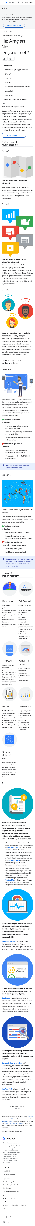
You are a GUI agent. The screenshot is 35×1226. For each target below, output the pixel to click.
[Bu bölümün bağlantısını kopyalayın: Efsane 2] (11, 204)
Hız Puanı (6, 706)
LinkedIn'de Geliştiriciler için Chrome (14, 1205)
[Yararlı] (18, 35)
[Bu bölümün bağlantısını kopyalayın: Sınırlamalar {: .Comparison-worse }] (29, 545)
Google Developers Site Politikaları (14, 1123)
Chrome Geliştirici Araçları (6, 755)
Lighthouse (12, 465)
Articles (5, 8)
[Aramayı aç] (18, 2)
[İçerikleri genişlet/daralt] (14, 66)
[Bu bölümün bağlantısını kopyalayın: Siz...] (7, 783)
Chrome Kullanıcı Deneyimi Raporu (19, 559)
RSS (4, 1208)
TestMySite (7, 661)
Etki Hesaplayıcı (25, 706)
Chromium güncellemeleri (11, 1185)
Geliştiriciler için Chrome (10, 1182)
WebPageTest (22, 465)
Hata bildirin (6, 1171)
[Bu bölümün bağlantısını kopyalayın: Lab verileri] (13, 370)
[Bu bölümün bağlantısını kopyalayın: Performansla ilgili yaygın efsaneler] (20, 145)
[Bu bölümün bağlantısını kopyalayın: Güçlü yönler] (12, 422)
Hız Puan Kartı (13, 848)
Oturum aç (29, 2)
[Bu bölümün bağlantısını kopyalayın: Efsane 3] (11, 290)
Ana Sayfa (5, 32)
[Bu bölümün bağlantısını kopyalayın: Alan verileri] (13, 475)
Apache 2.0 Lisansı (7, 1121)
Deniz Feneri (8, 601)
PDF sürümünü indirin (14, 135)
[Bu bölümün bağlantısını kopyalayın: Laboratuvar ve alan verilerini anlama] (20, 363)
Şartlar (4, 1217)
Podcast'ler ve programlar (11, 1191)
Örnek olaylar (7, 1188)
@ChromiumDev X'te (9, 1199)
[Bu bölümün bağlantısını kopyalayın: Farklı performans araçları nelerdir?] (20, 576)
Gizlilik (9, 1217)
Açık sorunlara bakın (9, 1174)
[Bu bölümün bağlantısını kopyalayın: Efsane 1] (11, 151)
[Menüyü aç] (3, 2)
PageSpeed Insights (9, 941)
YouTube (5, 1202)
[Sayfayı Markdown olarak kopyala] (10, 58)
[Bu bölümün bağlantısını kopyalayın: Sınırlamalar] (12, 447)
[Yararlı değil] (21, 35)
